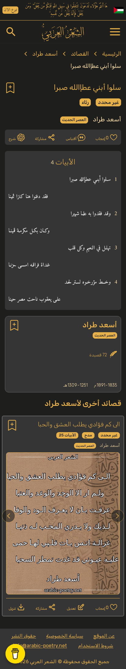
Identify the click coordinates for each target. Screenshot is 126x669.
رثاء (85, 102)
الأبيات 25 (67, 435)
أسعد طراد (44, 53)
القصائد (80, 53)
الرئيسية (111, 53)
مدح (88, 435)
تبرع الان (10, 10)
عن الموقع (104, 636)
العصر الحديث (74, 119)
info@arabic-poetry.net (40, 646)
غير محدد (108, 102)
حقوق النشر (23, 636)
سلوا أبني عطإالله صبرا (95, 66)
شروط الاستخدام (95, 646)
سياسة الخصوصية (64, 636)
